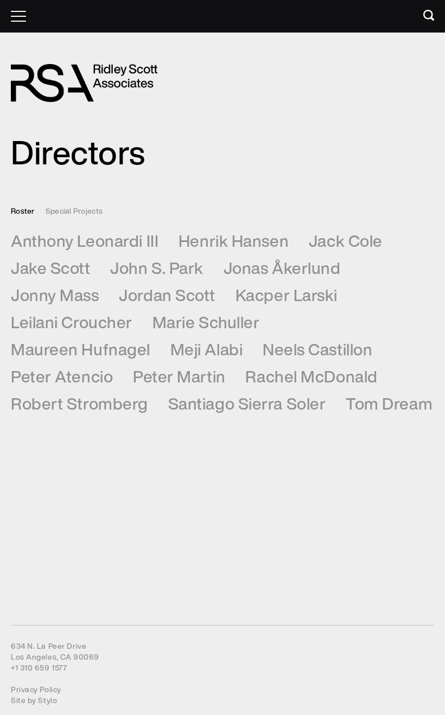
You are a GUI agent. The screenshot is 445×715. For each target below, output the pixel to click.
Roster (23, 210)
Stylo (47, 700)
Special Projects (74, 210)
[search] (420, 18)
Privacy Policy (36, 689)
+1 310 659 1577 (39, 667)
